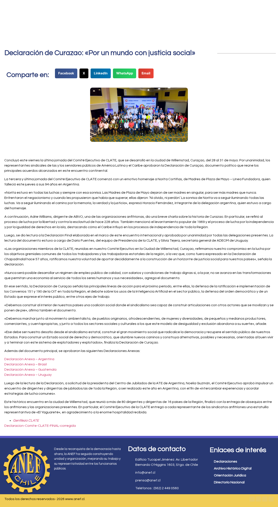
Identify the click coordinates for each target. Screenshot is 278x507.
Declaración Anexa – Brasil (25, 364)
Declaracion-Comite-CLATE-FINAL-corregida (40, 425)
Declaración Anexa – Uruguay (28, 374)
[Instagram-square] (264, 499)
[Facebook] (252, 499)
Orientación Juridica (230, 475)
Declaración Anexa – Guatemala (30, 369)
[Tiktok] (271, 499)
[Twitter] (258, 499)
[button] (66, 73)
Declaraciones (225, 461)
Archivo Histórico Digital (233, 468)
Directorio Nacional (229, 482)
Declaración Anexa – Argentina (29, 359)
